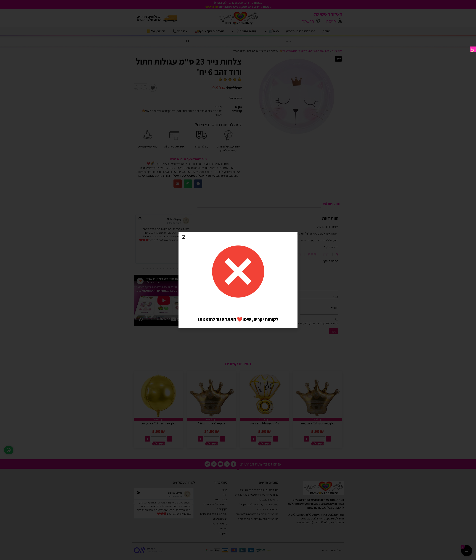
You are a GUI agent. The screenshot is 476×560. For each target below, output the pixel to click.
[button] (183, 237)
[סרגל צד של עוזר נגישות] (473, 49)
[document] (238, 280)
